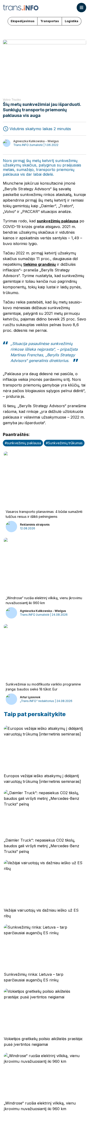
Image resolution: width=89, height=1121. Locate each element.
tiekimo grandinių (39, 264)
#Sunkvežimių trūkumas (64, 443)
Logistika (71, 21)
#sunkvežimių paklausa (23, 443)
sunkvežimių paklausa (57, 221)
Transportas (49, 21)
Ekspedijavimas (22, 21)
